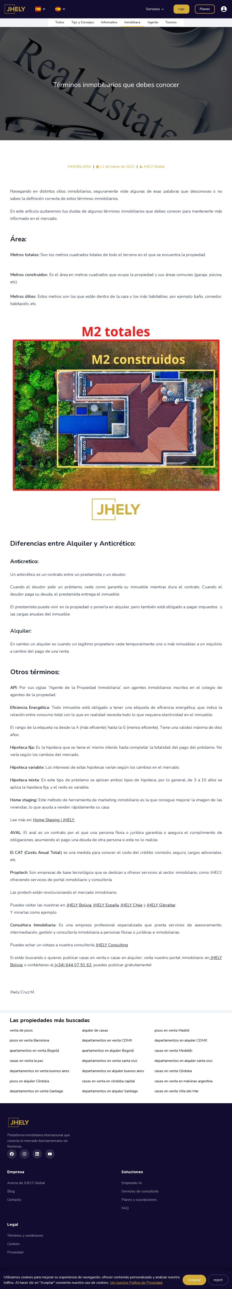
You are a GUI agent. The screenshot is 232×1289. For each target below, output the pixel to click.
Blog (11, 1191)
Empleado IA (131, 1182)
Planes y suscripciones (139, 1199)
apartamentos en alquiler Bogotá (108, 1050)
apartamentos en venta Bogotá (34, 1050)
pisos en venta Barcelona (29, 1040)
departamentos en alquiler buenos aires (113, 1071)
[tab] (60, 23)
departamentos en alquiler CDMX (181, 1040)
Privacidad (15, 1252)
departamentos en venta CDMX (107, 1040)
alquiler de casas (95, 1030)
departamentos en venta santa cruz (109, 1060)
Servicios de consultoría (139, 1191)
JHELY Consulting (112, 945)
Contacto (14, 1199)
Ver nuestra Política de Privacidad (136, 1282)
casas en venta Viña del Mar (176, 1091)
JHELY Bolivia (79, 905)
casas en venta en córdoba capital (108, 1081)
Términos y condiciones (25, 1235)
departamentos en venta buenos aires (39, 1071)
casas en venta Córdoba (173, 1071)
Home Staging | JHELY (54, 820)
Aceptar (194, 1279)
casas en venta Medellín (173, 1050)
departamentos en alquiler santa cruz (183, 1060)
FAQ (125, 1208)
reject (218, 1279)
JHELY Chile (132, 905)
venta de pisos (21, 1030)
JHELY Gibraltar (161, 905)
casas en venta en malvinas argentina (184, 1081)
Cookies (13, 1243)
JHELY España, (106, 905)
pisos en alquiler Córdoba (29, 1081)
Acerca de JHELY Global (26, 1182)
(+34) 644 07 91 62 (72, 965)
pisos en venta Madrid (172, 1030)
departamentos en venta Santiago (36, 1091)
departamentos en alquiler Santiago (110, 1091)
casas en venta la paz (26, 1060)
